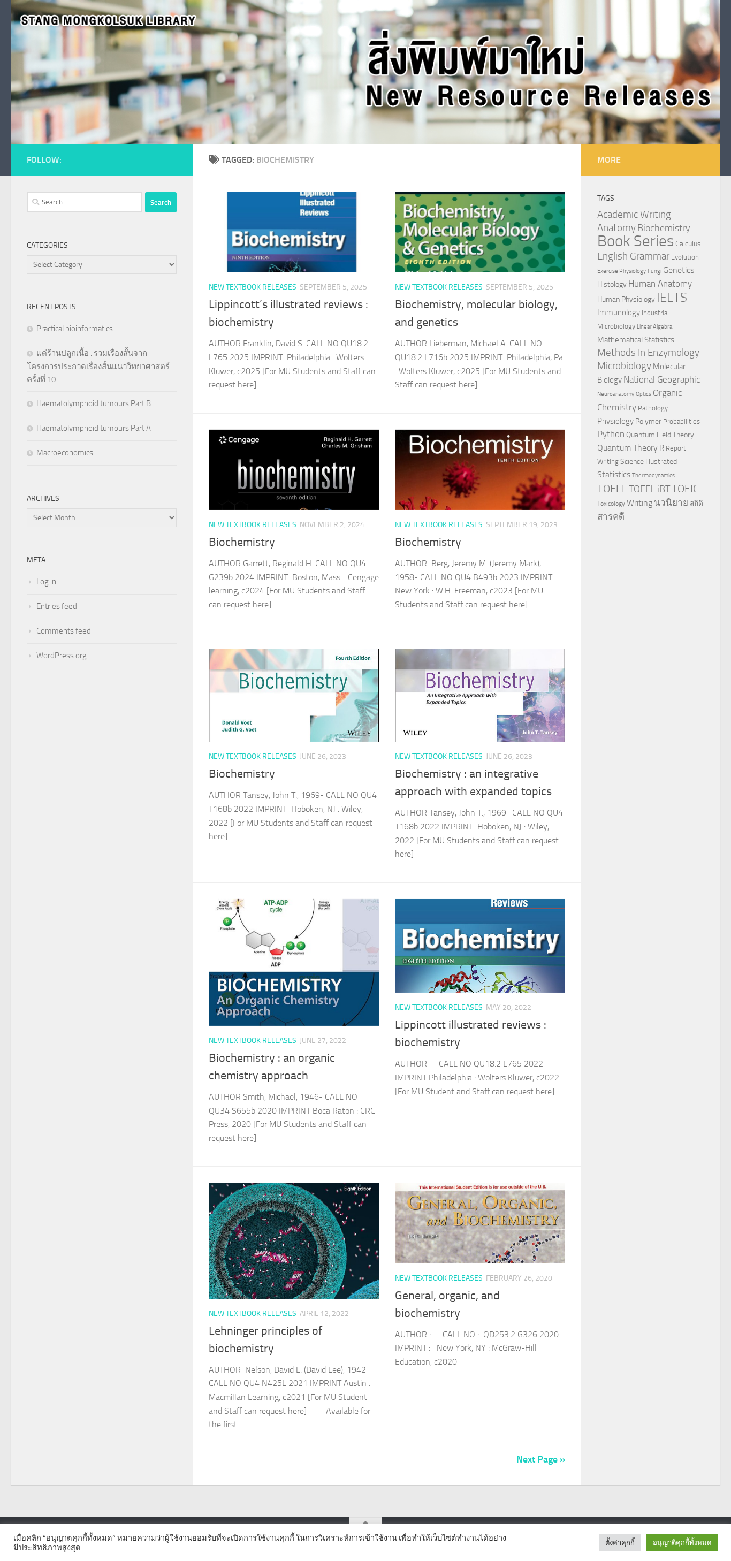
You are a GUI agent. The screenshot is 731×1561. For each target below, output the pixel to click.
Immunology (618, 312)
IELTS (672, 297)
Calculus (688, 243)
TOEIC (685, 488)
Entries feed (56, 606)
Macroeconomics (64, 453)
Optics (643, 394)
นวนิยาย (671, 502)
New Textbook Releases (252, 287)
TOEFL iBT (649, 489)
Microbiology (624, 366)
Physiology (615, 421)
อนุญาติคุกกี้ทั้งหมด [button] (682, 1543)
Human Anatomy (660, 284)
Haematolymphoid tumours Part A (93, 428)
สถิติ (696, 503)
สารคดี (611, 516)
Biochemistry (242, 542)
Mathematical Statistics (635, 340)
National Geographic (661, 379)
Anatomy (616, 228)
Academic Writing (634, 214)
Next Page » (540, 1459)
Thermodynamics (653, 475)
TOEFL (612, 488)
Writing (639, 503)
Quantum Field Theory (660, 434)
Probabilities (681, 421)
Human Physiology (626, 299)
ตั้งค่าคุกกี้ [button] (620, 1543)
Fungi (654, 271)
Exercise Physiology (621, 271)
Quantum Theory (627, 448)
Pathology (653, 408)
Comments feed (63, 631)
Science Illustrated (648, 461)
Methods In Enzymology (648, 352)
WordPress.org (61, 655)
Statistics (613, 474)
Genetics (678, 270)
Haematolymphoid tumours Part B (93, 403)
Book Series (635, 241)
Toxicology (611, 503)
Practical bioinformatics (74, 328)
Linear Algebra (654, 326)
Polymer (648, 421)
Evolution (685, 257)
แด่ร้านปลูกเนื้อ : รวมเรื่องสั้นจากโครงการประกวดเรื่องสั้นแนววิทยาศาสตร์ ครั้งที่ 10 (98, 366)
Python (611, 434)
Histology (612, 284)
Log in (46, 582)
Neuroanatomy (615, 394)
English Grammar (633, 256)
